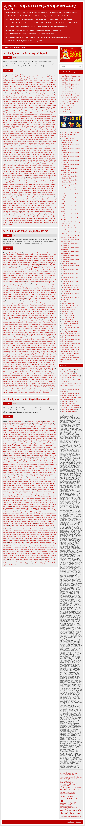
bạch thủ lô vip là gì (29, 472)
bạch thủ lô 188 (27, 423)
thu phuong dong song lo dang (29, 220)
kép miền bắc (40, 287)
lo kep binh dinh (38, 109)
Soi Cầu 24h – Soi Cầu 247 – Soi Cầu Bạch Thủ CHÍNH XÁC (48, 23)
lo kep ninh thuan (47, 324)
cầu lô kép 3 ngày (46, 279)
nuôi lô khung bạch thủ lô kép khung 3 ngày (23, 366)
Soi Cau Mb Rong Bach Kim (46, 33)
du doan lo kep (10, 99)
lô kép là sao (29, 128)
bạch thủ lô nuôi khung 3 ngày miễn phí (22, 461)
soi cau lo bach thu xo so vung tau (22, 551)
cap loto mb (38, 92)
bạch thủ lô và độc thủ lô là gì (40, 468)
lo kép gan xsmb (14, 118)
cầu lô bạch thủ (29, 489)
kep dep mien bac (30, 287)
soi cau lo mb (72, 793)
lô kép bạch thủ (13, 109)
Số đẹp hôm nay (74, 816)
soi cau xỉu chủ (63, 803)
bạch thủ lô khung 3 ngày (22, 264)
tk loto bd (9, 392)
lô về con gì (51, 532)
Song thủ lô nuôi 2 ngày (37, 211)
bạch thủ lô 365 (29, 425)
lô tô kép (39, 154)
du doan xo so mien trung (70, 777)
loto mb (19, 160)
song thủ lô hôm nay (40, 201)
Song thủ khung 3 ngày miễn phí (17, 200)
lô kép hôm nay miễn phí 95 (45, 118)
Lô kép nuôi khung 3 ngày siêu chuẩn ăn (24, 143)
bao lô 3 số (62, 774)
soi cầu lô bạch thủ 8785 (24, 548)
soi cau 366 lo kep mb (47, 169)
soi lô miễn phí (13, 559)
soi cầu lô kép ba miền (20, 175)
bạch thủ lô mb (41, 453)
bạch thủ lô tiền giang (28, 466)
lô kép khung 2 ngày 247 (48, 309)
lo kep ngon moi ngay (39, 135)
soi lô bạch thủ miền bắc (36, 557)
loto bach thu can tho (23, 534)
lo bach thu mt (14, 523)
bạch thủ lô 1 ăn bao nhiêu (35, 421)
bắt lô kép (36, 266)
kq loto (27, 290)
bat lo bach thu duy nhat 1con (47, 480)
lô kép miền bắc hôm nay (16, 323)
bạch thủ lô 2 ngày (38, 423)
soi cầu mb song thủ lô (33, 192)
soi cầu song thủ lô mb (37, 194)
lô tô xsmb (45, 532)
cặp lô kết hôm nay (34, 90)
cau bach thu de (29, 279)
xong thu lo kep (48, 222)
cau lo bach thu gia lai (9, 493)
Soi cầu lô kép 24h (28, 370)
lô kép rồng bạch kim (36, 145)
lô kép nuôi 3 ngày (28, 137)
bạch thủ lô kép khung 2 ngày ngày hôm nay (21, 79)
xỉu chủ (69, 817)
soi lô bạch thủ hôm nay (10, 557)
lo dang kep (30, 292)
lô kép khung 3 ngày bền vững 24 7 (23, 124)
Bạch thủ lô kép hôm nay (36, 77)
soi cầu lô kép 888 (8, 175)
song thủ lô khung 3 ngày (41, 205)
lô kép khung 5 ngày (39, 315)
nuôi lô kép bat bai (47, 351)
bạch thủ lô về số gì (33, 470)
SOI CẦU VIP (71, 803)
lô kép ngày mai (27, 135)
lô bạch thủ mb (47, 519)
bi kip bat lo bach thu (43, 481)
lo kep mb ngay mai (36, 130)
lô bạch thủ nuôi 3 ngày (31, 525)
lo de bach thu (7, 531)
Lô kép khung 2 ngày (34, 309)
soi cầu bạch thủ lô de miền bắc (18, 544)
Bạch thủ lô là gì (25, 451)
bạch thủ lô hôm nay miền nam (41, 438)
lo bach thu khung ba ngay (42, 517)
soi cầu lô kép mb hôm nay (36, 179)
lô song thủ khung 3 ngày (28, 154)
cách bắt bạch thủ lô (17, 270)
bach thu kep (29, 253)
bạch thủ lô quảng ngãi (27, 463)
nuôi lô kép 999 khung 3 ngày (20, 351)
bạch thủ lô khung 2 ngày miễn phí (22, 447)
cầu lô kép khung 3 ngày (19, 96)
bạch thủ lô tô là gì (48, 466)
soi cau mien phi (66, 796)
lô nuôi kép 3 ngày (47, 150)
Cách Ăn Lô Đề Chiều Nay (62, 16)
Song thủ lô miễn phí (14, 211)
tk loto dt (14, 392)
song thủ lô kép (51, 201)
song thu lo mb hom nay (33, 207)
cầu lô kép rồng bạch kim (24, 283)
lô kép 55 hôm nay (28, 296)
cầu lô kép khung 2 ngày (33, 281)
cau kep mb (6, 94)
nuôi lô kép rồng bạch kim (40, 364)
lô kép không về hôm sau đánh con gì (24, 120)
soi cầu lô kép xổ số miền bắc (45, 190)
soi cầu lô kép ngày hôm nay (32, 184)
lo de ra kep (40, 103)
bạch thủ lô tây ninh (44, 464)
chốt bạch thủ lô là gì (49, 502)
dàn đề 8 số (62, 780)
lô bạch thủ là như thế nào (34, 519)
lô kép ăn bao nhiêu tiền (10, 107)
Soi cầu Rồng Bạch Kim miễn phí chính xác (68, 807)
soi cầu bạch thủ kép (12, 368)
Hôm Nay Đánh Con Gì (12, 19)
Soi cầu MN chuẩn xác (26, 16)
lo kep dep (17, 113)
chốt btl (5, 504)
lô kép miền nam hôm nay (10, 324)
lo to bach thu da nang (19, 532)
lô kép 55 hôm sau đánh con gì (44, 296)
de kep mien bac (24, 285)
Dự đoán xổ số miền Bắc (69, 784)
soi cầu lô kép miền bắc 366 (20, 183)
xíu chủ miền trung (63, 817)
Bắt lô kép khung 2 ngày (19, 268)
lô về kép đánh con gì (23, 156)
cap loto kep (30, 92)
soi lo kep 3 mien (11, 196)
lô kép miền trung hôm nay (15, 135)
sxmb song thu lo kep (17, 217)
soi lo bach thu (52, 555)
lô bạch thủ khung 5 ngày (26, 517)
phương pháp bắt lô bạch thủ (33, 540)
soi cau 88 (76, 789)
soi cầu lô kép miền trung (16, 184)
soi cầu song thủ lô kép (23, 194)
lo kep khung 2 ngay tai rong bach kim (21, 122)
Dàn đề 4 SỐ (68, 778)
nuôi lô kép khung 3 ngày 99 (35, 356)
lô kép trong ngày (20, 339)
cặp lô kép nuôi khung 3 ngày (19, 90)
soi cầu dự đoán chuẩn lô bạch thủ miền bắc (27, 399)
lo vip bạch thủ (12, 534)
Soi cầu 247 (69, 804)
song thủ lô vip (30, 215)
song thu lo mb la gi (47, 207)
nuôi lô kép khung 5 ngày (37, 360)
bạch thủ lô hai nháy (26, 438)
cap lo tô (18, 92)
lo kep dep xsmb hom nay (38, 116)
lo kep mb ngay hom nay (22, 130)
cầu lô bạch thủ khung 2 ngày (40, 493)
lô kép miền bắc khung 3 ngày (14, 133)
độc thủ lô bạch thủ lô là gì (35, 504)
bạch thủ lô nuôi (43, 459)
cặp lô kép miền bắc (39, 88)
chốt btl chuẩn (12, 504)
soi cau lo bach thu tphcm (37, 549)
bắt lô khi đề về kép (43, 268)
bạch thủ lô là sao (31, 453)
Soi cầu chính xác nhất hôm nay (66, 806)
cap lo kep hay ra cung (37, 86)
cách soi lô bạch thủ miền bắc (31, 485)
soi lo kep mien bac (48, 196)
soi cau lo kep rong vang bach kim (22, 387)
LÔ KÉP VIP (17, 148)
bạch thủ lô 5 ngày (40, 425)
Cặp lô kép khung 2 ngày (10, 88)
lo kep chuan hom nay (41, 111)
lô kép (15, 294)
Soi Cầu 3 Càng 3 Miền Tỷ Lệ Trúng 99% (17, 26)
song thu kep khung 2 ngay (36, 198)
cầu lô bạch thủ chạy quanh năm (24, 491)
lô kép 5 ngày (51, 294)
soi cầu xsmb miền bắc (65, 808)
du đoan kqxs (79, 777)
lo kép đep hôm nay (37, 304)
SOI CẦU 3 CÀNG (73, 23)
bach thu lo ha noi (14, 438)
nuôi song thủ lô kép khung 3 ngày (19, 169)
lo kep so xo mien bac (35, 338)
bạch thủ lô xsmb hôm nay (29, 478)
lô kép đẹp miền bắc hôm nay (29, 113)
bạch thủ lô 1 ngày (49, 421)
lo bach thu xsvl (33, 529)
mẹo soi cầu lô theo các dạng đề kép (41, 160)
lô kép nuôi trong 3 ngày (29, 334)
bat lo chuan (15, 266)
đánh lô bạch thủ (22, 504)
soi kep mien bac (37, 389)
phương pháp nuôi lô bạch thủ (17, 542)
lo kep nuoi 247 (17, 137)
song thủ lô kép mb (26, 203)
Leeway (78, 822)
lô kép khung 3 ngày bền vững (35, 313)
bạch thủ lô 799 (27, 427)
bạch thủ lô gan (45, 436)
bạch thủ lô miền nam (30, 455)
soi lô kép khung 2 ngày (35, 196)
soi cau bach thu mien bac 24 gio (68, 792)
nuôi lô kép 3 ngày (35, 162)
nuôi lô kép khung (16, 353)
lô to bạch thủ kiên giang (34, 532)
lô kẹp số (53, 147)
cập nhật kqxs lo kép (48, 92)
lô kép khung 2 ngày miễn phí (43, 311)
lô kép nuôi (49, 135)
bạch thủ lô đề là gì (27, 434)
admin (14, 57)
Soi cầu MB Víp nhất (55, 12)
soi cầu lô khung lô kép (20, 192)
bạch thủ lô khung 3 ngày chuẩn (17, 449)
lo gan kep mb (49, 103)
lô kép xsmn (15, 150)
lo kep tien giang (8, 148)
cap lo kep (9, 86)
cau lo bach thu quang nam (40, 498)
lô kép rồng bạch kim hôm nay (42, 147)
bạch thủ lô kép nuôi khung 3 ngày (43, 262)
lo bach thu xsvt (43, 529)
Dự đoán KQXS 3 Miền (27, 19)
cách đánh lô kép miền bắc (30, 84)
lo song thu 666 (13, 152)
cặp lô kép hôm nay (50, 86)
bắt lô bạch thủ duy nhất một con (12, 481)
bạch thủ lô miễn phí (43, 455)
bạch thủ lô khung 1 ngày (40, 445)
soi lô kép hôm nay (22, 196)
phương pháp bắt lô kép (43, 366)
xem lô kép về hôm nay (42, 392)
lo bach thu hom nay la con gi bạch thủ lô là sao (29, 514)
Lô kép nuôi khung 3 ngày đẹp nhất (40, 330)
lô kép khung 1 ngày (42, 120)
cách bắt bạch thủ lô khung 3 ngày (21, 272)
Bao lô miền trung (63, 776)
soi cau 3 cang (78, 787)
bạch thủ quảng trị (23, 480)
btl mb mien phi (21, 483)
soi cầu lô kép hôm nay (44, 375)
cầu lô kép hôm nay (43, 94)
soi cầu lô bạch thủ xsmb (40, 551)
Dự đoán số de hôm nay (66, 781)
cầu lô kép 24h (15, 94)
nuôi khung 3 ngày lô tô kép (22, 349)
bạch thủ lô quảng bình (13, 463)
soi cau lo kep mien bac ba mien (37, 183)
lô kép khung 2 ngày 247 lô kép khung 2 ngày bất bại (18, 311)
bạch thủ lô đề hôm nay (14, 434)
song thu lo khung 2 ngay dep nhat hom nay (20, 205)
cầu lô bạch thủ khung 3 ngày (31, 495)
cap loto (24, 92)
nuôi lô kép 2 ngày (23, 162)
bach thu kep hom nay (40, 253)
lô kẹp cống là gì (17, 304)
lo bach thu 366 (33, 510)
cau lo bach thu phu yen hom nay (22, 498)
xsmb (34, 563)
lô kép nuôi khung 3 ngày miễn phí (30, 141)
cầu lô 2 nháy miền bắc (17, 489)
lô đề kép (37, 292)
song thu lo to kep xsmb (18, 215)
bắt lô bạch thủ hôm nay (30, 481)
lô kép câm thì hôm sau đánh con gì (15, 111)
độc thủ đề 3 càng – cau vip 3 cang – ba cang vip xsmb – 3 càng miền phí (40, 7)
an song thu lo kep (44, 75)
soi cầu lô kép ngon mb (10, 186)
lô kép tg (5, 339)
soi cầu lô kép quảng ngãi (24, 188)
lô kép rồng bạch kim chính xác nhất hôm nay (19, 147)
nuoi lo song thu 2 (39, 167)
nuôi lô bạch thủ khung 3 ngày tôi (27, 538)
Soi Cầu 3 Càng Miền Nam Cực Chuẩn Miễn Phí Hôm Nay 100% (49, 26)
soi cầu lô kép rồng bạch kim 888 (26, 190)
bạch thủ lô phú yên (40, 461)
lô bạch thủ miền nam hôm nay (25, 521)
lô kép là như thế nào (19, 128)
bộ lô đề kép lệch (28, 82)
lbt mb (34, 508)
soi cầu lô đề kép (32, 171)
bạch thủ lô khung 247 (39, 447)
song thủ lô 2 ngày (32, 200)
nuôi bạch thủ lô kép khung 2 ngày (19, 347)
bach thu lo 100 (7, 423)
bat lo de (22, 266)
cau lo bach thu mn (39, 497)
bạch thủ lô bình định (21, 428)
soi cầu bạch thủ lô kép (25, 368)
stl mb (9, 217)
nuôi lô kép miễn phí (31, 165)
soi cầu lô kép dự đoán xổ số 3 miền (16, 177)
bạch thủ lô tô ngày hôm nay (11, 468)
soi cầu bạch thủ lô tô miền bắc (37, 544)
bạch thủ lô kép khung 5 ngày (42, 258)
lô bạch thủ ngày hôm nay (26, 523)
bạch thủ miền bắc (42, 478)
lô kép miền (10, 131)
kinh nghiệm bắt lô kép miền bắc (15, 290)
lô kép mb (12, 130)
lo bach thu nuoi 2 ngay (17, 525)
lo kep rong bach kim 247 (19, 336)
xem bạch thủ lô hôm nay (24, 561)
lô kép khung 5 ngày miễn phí (20, 126)
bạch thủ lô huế (20, 442)
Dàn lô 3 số (62, 778)
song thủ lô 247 (43, 200)
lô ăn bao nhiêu (40, 508)
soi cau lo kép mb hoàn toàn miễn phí (17, 179)
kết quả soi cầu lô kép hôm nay (15, 289)
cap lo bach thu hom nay (17, 487)
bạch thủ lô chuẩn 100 (27, 430)
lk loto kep (40, 290)
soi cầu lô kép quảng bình (44, 186)
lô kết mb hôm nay (25, 150)
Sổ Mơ (37, 16)
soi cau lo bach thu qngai (22, 549)
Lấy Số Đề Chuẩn (41, 19)
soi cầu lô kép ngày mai (48, 184)
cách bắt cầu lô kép (37, 272)
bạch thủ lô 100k (18, 423)
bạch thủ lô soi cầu (32, 464)
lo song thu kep (23, 152)
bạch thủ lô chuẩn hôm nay (43, 430)
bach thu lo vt (46, 474)
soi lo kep (45, 389)
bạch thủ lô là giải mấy (36, 451)
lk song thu (13, 103)
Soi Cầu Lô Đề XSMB (66, 19)
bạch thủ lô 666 (17, 427)
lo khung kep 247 (36, 150)
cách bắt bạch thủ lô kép (31, 270)
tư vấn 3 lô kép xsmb (20, 222)
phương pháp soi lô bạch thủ (35, 542)
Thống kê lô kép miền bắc (18, 218)
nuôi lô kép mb (7, 165)
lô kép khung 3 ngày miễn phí (42, 124)
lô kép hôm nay (31, 118)
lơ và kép (25, 343)
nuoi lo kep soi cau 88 (27, 167)
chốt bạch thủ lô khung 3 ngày (33, 502)
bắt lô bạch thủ (33, 480)
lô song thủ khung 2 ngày (13, 154)
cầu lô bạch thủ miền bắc (26, 497)
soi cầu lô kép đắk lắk (9, 375)
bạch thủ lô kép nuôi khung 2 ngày (22, 262)
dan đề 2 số (62, 777)
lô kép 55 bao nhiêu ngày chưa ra (46, 105)
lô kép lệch (33, 319)
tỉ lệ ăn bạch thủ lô (46, 559)
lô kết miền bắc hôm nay (29, 341)
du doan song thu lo (29, 101)
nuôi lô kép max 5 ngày (47, 164)
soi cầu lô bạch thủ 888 (39, 548)
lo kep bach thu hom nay (26, 109)
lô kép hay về (23, 118)
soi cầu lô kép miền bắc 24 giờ (38, 181)
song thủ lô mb (21, 207)
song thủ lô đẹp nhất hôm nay (25, 201)
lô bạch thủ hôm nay (45, 512)
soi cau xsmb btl (19, 555)
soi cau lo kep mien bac (21, 181)
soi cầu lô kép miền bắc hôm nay (26, 379)
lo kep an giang (22, 107)
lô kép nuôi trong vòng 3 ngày (45, 334)
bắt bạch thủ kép (35, 264)
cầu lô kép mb (31, 96)
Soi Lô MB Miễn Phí (11, 23)
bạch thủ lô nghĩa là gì (31, 459)
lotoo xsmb (46, 534)
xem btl (30, 563)
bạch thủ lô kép (29, 442)
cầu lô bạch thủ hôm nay (24, 493)
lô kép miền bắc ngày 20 (31, 133)
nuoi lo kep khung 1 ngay (14, 164)
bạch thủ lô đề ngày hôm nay (19, 436)
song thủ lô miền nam (22, 209)
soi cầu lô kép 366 (15, 173)
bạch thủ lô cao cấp (46, 428)
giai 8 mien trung (64, 785)
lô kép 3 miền (31, 105)
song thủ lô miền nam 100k (36, 209)
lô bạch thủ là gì (21, 519)
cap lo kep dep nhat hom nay (21, 86)
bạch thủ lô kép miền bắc (19, 260)
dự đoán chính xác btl (27, 506)
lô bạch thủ (47, 290)
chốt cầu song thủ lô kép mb (30, 97)
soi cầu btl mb (25, 546)
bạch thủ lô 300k (19, 425)
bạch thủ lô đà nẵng (43, 432)
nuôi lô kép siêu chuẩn (13, 167)
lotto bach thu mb (11, 536)
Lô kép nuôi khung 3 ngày (25, 139)
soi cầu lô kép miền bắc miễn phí (45, 379)
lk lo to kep (33, 290)
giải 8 (71, 785)
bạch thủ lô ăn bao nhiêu (48, 427)
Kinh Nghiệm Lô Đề (46, 16)
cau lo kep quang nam (9, 283)
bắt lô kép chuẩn (44, 80)
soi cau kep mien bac (39, 368)
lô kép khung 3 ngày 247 (19, 313)
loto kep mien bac (11, 160)
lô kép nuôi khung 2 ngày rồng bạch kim (34, 328)
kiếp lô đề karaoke (36, 289)
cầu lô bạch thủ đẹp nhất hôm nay (44, 491)
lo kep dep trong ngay (24, 116)
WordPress (71, 822)
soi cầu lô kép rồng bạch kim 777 (33, 385)
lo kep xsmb (47, 148)
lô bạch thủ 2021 (23, 510)
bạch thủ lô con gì (32, 432)
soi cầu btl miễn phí (48, 546)
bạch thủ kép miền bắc (12, 254)
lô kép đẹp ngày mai (44, 113)
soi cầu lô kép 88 (37, 173)
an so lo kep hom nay (31, 75)
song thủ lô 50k (11, 201)
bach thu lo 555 (7, 427)
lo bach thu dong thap (18, 512)
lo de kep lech (32, 103)
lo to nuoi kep (18, 343)
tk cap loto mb (50, 220)
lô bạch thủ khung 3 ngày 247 (42, 515)
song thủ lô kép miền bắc (40, 203)
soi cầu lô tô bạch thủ (21, 553)
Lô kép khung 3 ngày (39, 122)
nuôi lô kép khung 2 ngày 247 (30, 164)
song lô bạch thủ (23, 559)
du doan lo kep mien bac (49, 99)
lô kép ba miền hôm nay (34, 107)
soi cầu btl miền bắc (36, 546)
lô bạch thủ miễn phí (41, 521)
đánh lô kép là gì (14, 285)
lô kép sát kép (24, 338)
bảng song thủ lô (34, 80)
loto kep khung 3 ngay (31, 158)
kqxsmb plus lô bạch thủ (24, 508)
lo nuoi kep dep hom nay (44, 341)
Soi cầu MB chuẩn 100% (70, 12)
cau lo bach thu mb (12, 497)
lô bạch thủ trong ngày (47, 527)
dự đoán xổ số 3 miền (66, 782)
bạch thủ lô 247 (48, 423)
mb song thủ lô (26, 160)
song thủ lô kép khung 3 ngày (11, 203)
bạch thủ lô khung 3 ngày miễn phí (37, 449)
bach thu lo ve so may (45, 470)
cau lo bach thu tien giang (18, 500)
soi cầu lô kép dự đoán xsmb (35, 177)
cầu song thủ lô (17, 97)
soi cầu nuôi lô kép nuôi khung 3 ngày (20, 389)
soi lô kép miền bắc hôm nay (17, 391)
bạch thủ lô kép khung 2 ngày (43, 442)
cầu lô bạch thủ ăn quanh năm (43, 489)
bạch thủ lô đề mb (39, 434)
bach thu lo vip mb (64, 772)
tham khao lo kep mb (43, 217)
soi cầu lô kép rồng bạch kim (40, 188)
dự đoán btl (46, 504)
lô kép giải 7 (24, 307)
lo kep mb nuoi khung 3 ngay (14, 321)
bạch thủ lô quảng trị (40, 463)
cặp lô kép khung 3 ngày (25, 88)
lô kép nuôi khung (32, 326)
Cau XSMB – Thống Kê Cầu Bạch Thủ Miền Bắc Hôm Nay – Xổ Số (24, 41)
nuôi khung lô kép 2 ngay (38, 349)
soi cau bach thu (63, 791)
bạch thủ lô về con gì (21, 470)
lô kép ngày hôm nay (25, 324)
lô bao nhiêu (52, 529)
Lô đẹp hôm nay (8, 294)
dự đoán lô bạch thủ (40, 506)
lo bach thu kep (13, 515)
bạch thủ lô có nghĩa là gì (18, 432)
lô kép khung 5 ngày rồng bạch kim (40, 126)
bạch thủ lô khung (27, 445)
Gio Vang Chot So (24, 23)
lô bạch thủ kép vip (22, 103)
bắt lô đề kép (29, 266)
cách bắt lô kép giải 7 (40, 82)
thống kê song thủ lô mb (12, 220)
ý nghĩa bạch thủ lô (47, 563)
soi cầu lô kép (7, 370)
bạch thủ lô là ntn (20, 453)
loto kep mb (42, 158)
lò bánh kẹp (23, 292)
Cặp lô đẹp (76, 776)
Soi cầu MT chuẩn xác (12, 16)
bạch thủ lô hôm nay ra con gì (21, 440)
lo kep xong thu (38, 148)
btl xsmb (28, 483)
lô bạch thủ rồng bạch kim (33, 527)
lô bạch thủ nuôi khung (45, 525)
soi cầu (62, 804)
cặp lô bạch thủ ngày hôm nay (34, 487)
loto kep (22, 158)
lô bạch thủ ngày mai (41, 523)
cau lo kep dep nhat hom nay (28, 94)
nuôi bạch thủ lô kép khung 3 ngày (39, 347)
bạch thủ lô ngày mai (18, 459)
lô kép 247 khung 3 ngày (20, 105)
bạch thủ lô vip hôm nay (16, 472)
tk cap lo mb (41, 220)
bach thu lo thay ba (15, 466)
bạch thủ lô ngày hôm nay (40, 457)
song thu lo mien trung (65, 815)
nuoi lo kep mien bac (18, 165)
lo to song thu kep (11, 156)
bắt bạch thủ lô (45, 264)
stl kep (48, 215)
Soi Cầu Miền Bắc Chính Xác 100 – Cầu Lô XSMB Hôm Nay (22, 37)
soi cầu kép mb (22, 171)
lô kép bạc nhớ (46, 107)
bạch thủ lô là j (10, 453)
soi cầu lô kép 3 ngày (40, 370)
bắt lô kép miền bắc (17, 82)
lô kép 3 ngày (43, 294)
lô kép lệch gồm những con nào (43, 128)
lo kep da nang (9, 113)
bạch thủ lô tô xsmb (26, 468)
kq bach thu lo (12, 508)
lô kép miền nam (43, 133)
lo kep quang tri (24, 145)
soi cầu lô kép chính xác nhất (36, 175)
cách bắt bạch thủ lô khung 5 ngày (42, 483)
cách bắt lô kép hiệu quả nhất (27, 273)
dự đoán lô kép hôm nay (22, 99)
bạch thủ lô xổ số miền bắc (45, 476)
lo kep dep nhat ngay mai (45, 114)
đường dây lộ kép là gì (42, 101)
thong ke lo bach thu (34, 559)
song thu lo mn (25, 211)
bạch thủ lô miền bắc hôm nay (14, 455)
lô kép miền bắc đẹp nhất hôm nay (34, 131)
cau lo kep (38, 279)
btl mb (14, 483)
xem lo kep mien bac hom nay (34, 222)
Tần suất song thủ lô (30, 217)
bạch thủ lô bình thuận (33, 428)
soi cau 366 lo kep (35, 169)
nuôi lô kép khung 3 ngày (37, 355)
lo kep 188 (9, 105)
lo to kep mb (46, 154)
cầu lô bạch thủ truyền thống (35, 500)
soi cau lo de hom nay (64, 793)
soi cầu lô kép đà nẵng (48, 374)
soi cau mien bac (65, 795)
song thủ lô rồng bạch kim (37, 213)
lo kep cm (9, 304)
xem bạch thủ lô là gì (21, 563)
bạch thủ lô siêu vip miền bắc (17, 464)
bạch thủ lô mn (14, 457)
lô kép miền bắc (18, 131)
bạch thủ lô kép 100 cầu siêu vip (19, 77)
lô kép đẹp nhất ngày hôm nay (28, 114)
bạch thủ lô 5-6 (50, 425)
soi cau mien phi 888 (34, 553)
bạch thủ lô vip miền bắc (43, 472)
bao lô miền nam (69, 774)
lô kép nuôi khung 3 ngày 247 (42, 139)
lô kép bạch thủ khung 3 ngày (29, 300)
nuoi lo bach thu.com (43, 538)
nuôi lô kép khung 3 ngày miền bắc (26, 358)
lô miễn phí (9, 532)
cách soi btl (19, 485)
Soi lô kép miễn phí (8, 198)
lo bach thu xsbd (23, 529)
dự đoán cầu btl (15, 506)
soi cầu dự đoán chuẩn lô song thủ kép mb (25, 53)
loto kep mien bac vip (41, 345)
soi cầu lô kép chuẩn (36, 374)
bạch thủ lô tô (39, 466)
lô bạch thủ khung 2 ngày (26, 515)
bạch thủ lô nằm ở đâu (25, 457)
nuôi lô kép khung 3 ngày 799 (18, 356)
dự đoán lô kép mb (35, 99)
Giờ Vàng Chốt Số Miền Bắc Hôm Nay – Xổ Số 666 (55, 37)
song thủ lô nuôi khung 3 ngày (21, 213)
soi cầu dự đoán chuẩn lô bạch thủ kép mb (25, 231)
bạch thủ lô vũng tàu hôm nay (17, 476)
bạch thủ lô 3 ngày (8, 425)
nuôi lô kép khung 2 (43, 353)
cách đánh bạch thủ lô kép (22, 275)
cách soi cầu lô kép (44, 84)
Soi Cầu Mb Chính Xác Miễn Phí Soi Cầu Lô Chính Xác (21, 33)
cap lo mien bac (10, 92)
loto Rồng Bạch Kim (36, 534)
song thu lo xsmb (40, 215)
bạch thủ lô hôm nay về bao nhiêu (40, 440)
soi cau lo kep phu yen (21, 383)
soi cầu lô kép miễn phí (10, 381)
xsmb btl (39, 563)
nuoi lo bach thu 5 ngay (24, 536)
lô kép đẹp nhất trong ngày (34, 306)
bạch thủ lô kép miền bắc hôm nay (19, 80)
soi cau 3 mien (66, 789)
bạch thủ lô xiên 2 (32, 476)
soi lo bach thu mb (23, 557)
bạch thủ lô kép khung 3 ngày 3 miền (22, 258)
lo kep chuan (30, 111)
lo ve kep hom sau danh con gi (39, 156)
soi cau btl (18, 546)
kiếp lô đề (27, 289)
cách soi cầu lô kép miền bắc (17, 277)
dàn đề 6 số (74, 778)
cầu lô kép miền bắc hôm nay (43, 96)
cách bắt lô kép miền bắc (44, 273)
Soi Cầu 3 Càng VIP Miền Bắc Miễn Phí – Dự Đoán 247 (45, 30)
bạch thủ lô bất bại (8, 428)
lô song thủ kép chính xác (35, 152)
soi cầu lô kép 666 (26, 173)
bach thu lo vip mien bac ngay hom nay (29, 474)
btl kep (9, 270)
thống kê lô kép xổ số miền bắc (35, 218)
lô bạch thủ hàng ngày (31, 512)
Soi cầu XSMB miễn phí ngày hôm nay (36, 555)
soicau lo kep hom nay (21, 198)
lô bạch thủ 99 (42, 510)
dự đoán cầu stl (69, 780)
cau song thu (70, 776)
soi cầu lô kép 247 (43, 171)
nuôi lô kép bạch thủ (36, 351)
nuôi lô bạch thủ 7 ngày (38, 536)
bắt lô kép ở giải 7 (31, 268)
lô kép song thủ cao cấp (49, 338)
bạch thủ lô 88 (36, 427)
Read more (8, 70)
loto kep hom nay (16, 345)
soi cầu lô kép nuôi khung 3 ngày (27, 186)
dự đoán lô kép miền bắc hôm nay (13, 101)
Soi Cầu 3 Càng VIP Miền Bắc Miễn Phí (17, 30)
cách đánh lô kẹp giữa (15, 84)
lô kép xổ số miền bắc (27, 148)
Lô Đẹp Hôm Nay (53, 19)
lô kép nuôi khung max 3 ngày (45, 143)
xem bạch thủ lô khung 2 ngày (41, 561)
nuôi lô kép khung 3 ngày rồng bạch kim (17, 360)
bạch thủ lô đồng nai (35, 436)
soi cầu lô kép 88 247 (49, 173)
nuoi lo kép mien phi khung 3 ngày (23, 364)
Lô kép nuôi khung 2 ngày (41, 137)
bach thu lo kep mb (39, 79)
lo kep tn (11, 339)
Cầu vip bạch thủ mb (18, 502)
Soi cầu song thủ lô (46, 192)
